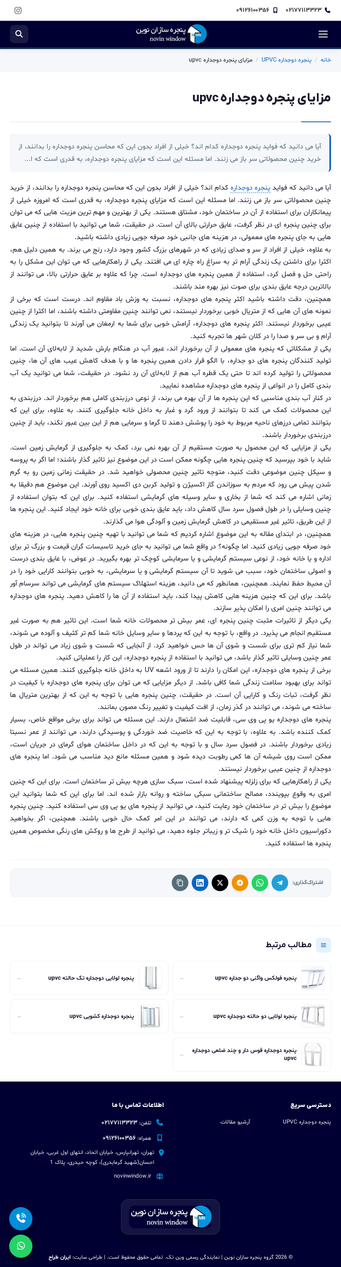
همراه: (127, 1138)
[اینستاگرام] (18, 10)
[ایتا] (240, 882)
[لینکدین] (200, 882)
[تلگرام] (280, 882)
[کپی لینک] (180, 882)
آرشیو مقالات (235, 1122)
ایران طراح (60, 1257)
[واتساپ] (260, 882)
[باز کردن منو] (322, 34)
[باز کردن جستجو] (19, 34)
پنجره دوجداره (250, 188)
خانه (326, 60)
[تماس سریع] (20, 1218)
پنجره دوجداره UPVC (286, 60)
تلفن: (126, 1123)
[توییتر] (220, 882)
